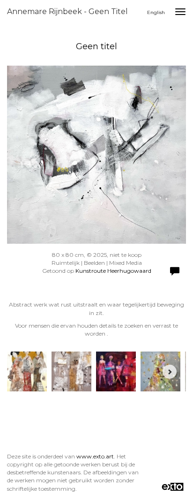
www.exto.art (95, 456)
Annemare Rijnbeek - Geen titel (67, 11)
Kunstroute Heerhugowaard (113, 270)
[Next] (170, 372)
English (156, 12)
